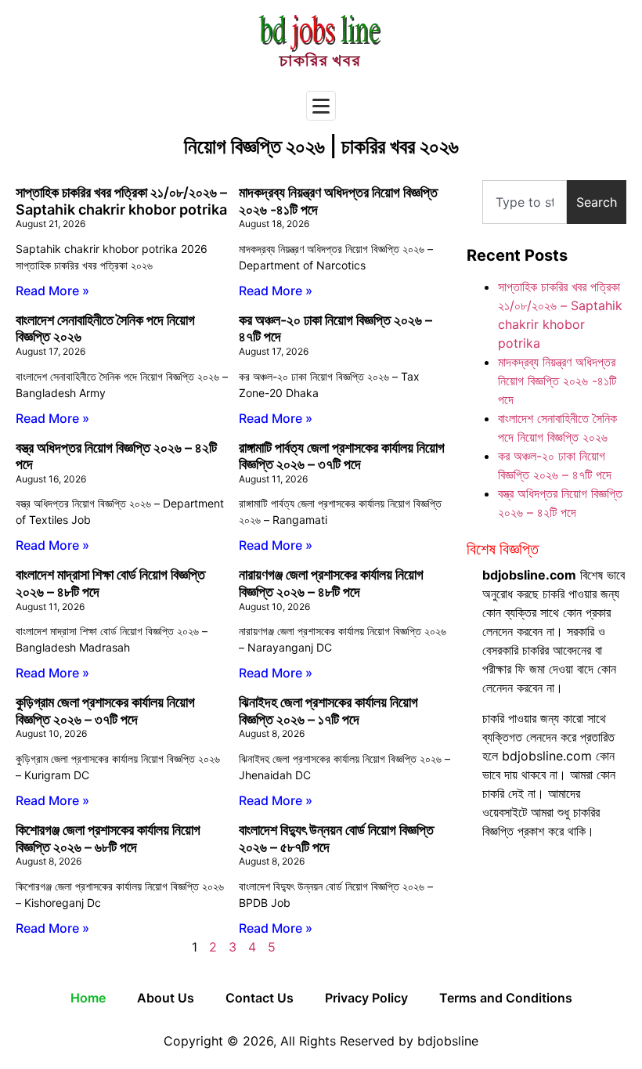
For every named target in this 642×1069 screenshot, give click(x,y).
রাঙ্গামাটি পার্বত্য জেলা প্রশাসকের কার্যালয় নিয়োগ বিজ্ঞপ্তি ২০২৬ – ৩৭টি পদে (342, 456)
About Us (165, 998)
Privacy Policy (366, 998)
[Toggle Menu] (321, 106)
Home (88, 998)
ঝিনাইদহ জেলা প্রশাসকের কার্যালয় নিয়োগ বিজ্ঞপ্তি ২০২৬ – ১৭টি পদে (328, 711)
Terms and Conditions (505, 998)
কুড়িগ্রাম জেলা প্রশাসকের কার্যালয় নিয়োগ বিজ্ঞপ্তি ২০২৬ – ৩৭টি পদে (105, 711)
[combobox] (524, 202)
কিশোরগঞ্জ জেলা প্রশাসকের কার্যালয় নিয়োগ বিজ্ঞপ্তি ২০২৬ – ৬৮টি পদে (108, 838)
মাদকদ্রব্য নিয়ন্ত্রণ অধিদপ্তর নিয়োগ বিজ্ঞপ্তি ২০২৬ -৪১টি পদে (557, 380)
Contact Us (259, 998)
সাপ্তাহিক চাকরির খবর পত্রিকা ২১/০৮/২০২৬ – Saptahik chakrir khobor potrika (121, 201)
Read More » (52, 290)
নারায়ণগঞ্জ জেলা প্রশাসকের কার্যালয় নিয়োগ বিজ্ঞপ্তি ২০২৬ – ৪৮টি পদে (331, 583)
